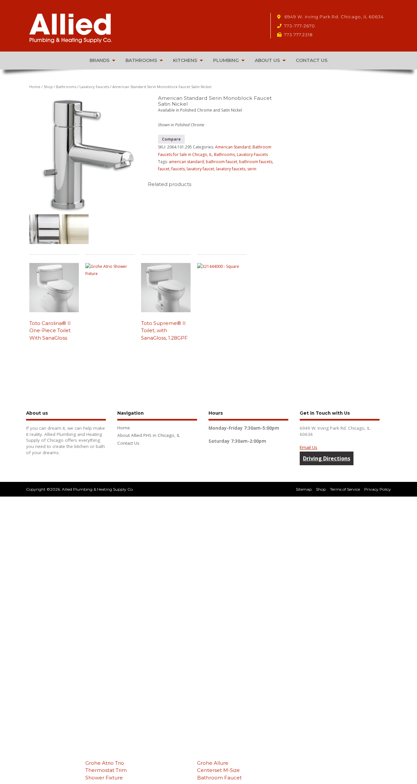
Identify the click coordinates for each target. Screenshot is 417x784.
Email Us (308, 447)
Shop (48, 86)
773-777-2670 (299, 25)
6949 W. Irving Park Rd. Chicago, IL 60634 (333, 16)
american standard (186, 161)
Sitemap (304, 489)
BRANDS (99, 60)
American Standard (233, 147)
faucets (178, 169)
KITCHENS (185, 60)
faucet (163, 169)
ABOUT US (267, 60)
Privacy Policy (377, 489)
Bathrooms (66, 86)
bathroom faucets (255, 161)
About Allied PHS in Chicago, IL (148, 435)
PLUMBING (226, 60)
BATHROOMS (141, 60)
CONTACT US (311, 60)
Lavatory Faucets (94, 86)
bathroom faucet (221, 161)
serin (251, 169)
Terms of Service (345, 489)
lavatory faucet (200, 169)
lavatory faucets (230, 169)
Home (34, 86)
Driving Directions (326, 458)
